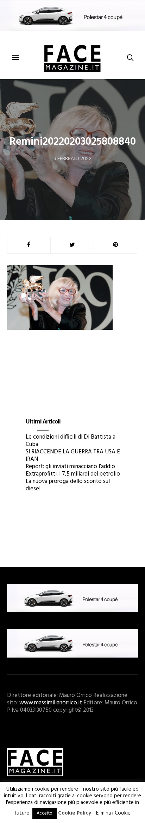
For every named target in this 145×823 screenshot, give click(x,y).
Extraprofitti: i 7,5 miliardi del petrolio (73, 474)
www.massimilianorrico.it (50, 703)
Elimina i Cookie (113, 813)
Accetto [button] (44, 813)
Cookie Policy (74, 813)
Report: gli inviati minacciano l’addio (70, 466)
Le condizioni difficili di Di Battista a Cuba (70, 440)
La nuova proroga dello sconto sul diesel (68, 485)
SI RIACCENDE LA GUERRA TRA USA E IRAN (73, 455)
